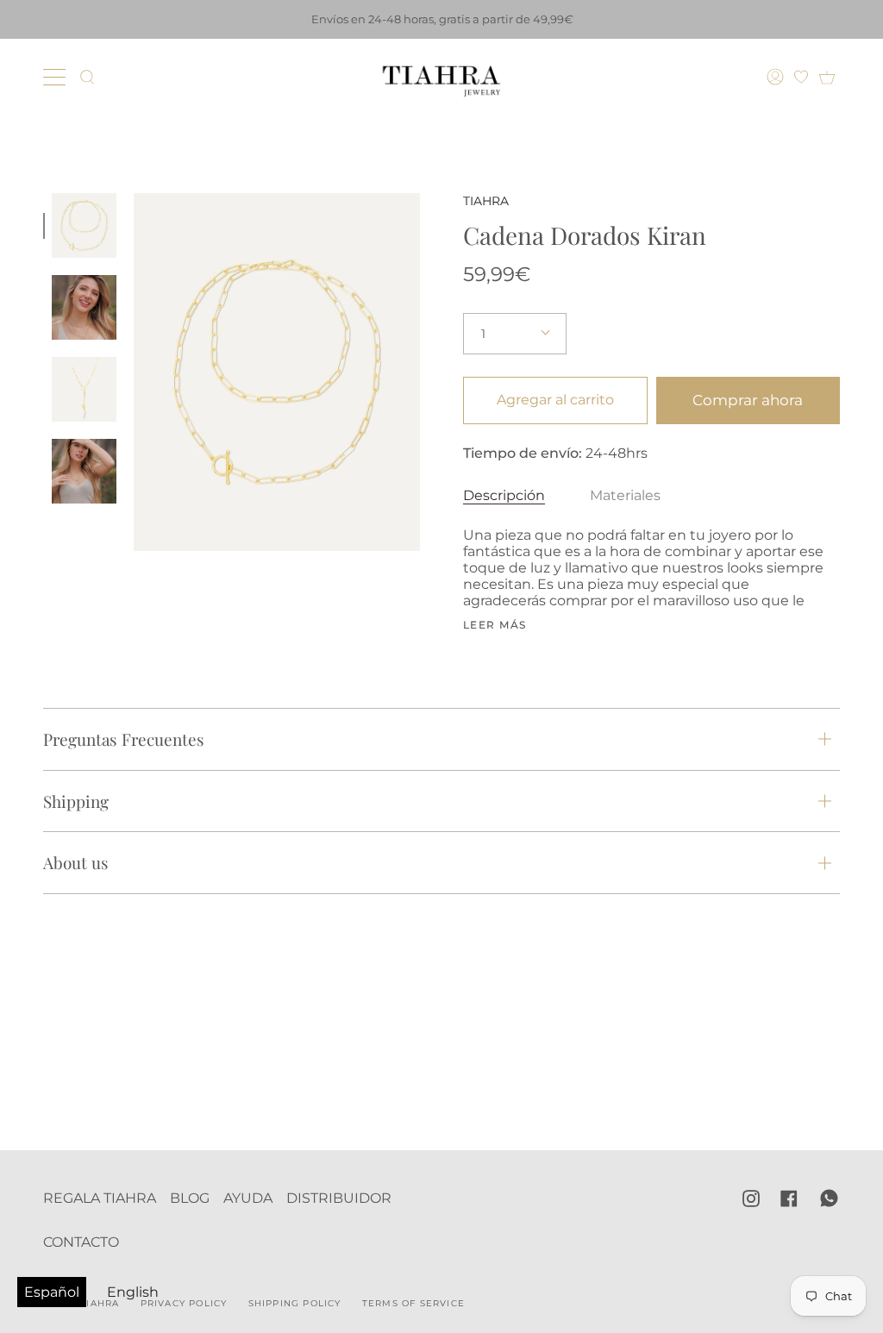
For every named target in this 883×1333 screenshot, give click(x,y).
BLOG (190, 1198)
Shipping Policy (294, 1303)
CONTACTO (81, 1242)
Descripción (504, 495)
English (133, 1292)
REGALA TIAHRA (99, 1198)
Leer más (495, 625)
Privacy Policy (184, 1303)
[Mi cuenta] (777, 77)
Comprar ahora (747, 400)
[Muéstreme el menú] (56, 77)
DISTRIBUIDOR (338, 1198)
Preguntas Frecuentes (123, 739)
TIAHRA (486, 201)
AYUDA (247, 1198)
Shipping (76, 801)
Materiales (625, 495)
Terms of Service (413, 1303)
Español (51, 1292)
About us (76, 862)
